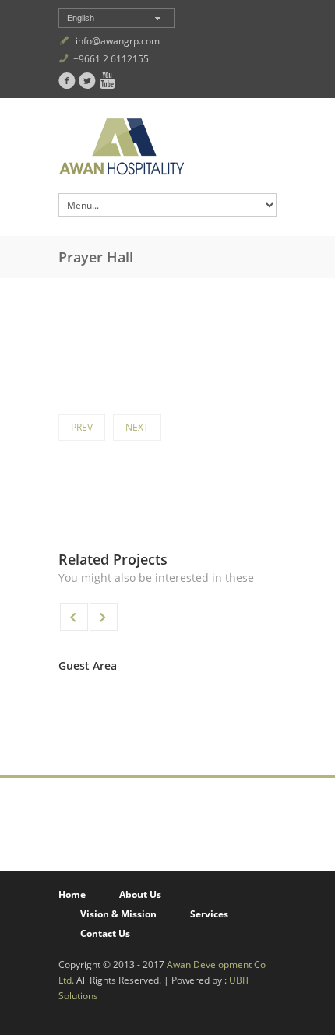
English (80, 18)
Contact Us (105, 933)
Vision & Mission (118, 914)
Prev (82, 427)
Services (209, 914)
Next (137, 427)
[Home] (167, 149)
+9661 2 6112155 (111, 58)
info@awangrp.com (118, 41)
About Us (140, 894)
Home (72, 894)
